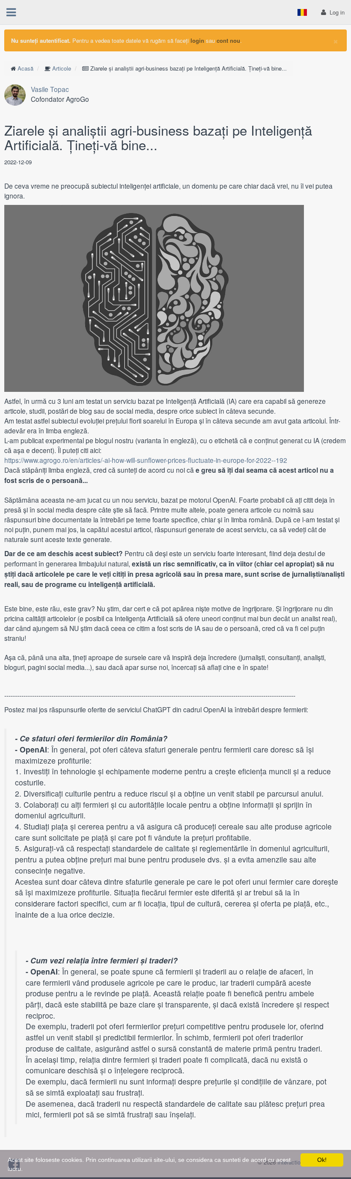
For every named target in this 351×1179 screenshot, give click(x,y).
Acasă (25, 68)
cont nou (228, 40)
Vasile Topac (50, 89)
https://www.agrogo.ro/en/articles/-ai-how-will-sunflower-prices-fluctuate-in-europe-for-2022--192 (145, 460)
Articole (61, 68)
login (197, 40)
